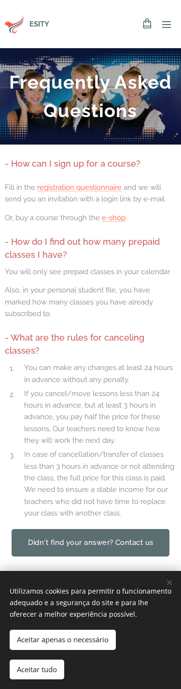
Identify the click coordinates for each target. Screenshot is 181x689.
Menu (166, 24)
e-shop (113, 217)
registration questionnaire (79, 187)
